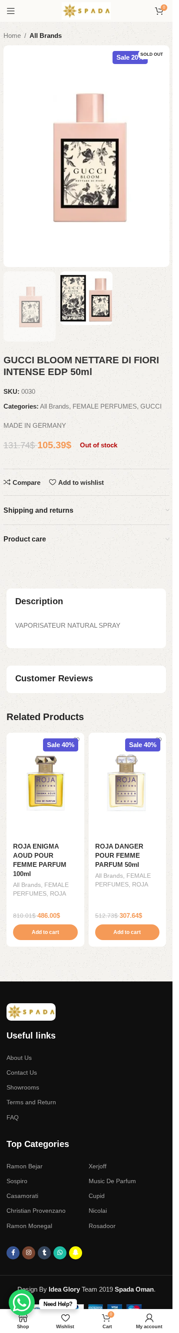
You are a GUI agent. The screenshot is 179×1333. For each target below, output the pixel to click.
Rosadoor (102, 1225)
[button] (45, 932)
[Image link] (31, 1011)
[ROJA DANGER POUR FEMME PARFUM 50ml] (127, 784)
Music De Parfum (112, 1180)
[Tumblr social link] (44, 1252)
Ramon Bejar (25, 1166)
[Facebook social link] (13, 1252)
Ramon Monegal (29, 1225)
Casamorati (22, 1195)
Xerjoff (97, 1166)
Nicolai (98, 1210)
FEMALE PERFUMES (105, 406)
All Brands (46, 35)
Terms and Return (31, 1102)
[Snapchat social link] (75, 1252)
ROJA (58, 893)
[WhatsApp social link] (59, 1252)
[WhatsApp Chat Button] (22, 1302)
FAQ (13, 1117)
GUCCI (151, 406)
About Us (19, 1057)
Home (12, 35)
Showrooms (23, 1087)
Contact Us (22, 1072)
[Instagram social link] (28, 1252)
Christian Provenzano (36, 1210)
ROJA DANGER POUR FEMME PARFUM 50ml (119, 855)
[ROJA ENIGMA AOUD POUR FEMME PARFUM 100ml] (45, 784)
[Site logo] (86, 10)
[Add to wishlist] (76, 740)
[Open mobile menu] (11, 11)
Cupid (97, 1195)
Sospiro (17, 1180)
